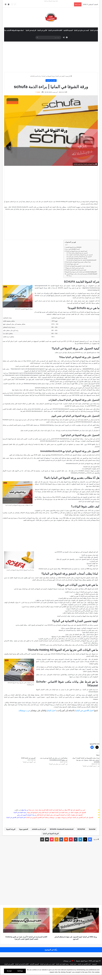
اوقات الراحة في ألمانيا (63, 616)
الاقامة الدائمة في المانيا (55, 30)
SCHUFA (80, 829)
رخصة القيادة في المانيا (62, 964)
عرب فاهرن (19, 810)
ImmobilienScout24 (57, 455)
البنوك (88, 559)
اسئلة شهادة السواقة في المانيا (51, 1)
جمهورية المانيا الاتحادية (73, 207)
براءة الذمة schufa (38, 829)
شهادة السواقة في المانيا (47, 366)
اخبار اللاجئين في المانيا (84, 710)
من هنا (26, 810)
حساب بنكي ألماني (38, 430)
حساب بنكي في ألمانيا (83, 518)
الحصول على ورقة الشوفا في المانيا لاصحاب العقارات (81, 254)
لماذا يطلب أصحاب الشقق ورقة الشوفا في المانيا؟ (78, 266)
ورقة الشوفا (10, 829)
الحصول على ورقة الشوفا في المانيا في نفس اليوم (80, 256)
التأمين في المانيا (42, 30)
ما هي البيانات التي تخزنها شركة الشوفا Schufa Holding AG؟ (81, 272)
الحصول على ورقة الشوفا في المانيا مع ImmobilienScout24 (82, 260)
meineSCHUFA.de (88, 369)
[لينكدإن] (80, 839)
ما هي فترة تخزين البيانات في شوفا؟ (75, 268)
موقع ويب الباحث (76, 425)
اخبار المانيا (51, 710)
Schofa (91, 829)
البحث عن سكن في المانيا (81, 30)
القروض (64, 559)
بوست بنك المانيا (13, 419)
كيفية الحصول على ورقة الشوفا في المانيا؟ (76, 251)
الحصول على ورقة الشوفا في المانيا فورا (78, 258)
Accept (9, 971)
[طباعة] (42, 839)
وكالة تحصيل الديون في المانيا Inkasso (49, 568)
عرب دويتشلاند (24, 710)
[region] (51, 970)
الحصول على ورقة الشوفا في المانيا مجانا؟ (78, 253)
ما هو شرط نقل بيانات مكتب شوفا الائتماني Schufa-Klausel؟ (82, 274)
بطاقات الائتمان (76, 636)
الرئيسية (68, 76)
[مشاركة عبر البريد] (47, 839)
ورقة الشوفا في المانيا (50, 833)
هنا (75, 343)
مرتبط (70, 275)
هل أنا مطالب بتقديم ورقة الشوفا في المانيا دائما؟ (78, 262)
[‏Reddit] (66, 839)
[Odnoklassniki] (56, 839)
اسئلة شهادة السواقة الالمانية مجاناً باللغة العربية (68, 366)
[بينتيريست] (71, 839)
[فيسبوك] (90, 839)
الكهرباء (90, 565)
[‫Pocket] (52, 839)
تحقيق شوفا (23, 829)
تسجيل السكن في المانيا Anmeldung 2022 (16, 395)
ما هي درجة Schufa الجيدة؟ (73, 249)
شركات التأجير (39, 512)
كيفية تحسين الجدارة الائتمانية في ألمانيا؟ (76, 270)
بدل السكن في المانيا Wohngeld (70, 568)
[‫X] (85, 839)
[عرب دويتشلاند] (51, 17)
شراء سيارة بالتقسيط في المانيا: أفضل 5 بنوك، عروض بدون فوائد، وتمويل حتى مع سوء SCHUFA (85, 760)
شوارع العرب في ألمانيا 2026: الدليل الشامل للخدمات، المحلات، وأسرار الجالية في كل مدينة (47, 4)
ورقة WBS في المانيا (86, 568)
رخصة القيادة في (20, 812)
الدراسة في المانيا (31, 30)
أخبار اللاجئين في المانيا (12, 817)
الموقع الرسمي (78, 409)
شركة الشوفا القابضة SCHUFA (73, 247)
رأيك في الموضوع (51, 950)
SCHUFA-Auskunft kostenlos (61, 829)
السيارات (92, 561)
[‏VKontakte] (61, 839)
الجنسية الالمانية (68, 30)
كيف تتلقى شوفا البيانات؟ (72, 264)
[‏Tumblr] (76, 839)
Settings (20, 971)
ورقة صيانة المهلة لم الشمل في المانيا (81, 616)
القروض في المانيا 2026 (28, 758)
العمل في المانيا (60, 76)
